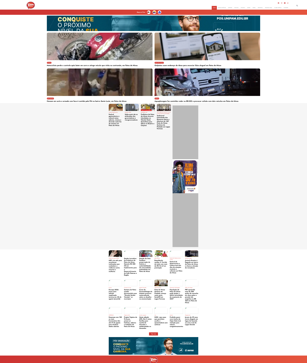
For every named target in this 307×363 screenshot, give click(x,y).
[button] (297, 5)
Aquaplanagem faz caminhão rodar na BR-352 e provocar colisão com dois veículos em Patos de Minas (196, 101)
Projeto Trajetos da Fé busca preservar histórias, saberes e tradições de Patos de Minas (130, 321)
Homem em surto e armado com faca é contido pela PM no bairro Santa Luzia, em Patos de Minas (86, 101)
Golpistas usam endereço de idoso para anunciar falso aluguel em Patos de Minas (188, 65)
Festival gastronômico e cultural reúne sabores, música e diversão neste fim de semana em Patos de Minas (115, 119)
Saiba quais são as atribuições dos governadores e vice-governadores (131, 117)
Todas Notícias (222, 7)
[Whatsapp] (288, 3)
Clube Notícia (277, 7)
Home (214, 7)
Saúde (248, 7)
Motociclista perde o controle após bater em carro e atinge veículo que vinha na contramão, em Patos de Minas (92, 65)
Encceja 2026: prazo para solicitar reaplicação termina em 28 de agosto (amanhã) (115, 294)
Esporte (230, 7)
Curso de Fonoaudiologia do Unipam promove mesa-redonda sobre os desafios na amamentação (145, 294)
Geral (254, 7)
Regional (260, 7)
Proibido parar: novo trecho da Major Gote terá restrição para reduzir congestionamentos (176, 321)
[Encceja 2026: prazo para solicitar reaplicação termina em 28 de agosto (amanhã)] (115, 283)
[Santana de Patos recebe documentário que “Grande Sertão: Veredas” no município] (130, 283)
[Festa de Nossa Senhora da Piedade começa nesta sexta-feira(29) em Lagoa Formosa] (161, 283)
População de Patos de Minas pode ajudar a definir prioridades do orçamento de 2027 (176, 294)
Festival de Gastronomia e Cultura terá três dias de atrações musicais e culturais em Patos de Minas (176, 267)
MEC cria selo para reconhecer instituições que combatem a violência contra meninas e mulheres (115, 266)
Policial (236, 7)
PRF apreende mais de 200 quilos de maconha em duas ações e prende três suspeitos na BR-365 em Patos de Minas (191, 296)
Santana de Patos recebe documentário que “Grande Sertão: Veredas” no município (130, 294)
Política (243, 7)
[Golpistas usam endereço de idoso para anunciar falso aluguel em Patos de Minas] (207, 46)
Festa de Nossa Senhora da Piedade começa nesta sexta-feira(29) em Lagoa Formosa (160, 294)
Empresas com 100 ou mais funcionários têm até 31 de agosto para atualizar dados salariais (115, 321)
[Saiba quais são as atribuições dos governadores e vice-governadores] (132, 107)
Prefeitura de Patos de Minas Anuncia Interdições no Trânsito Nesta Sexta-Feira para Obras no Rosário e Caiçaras (147, 119)
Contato (286, 7)
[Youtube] (284, 3)
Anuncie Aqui (268, 7)
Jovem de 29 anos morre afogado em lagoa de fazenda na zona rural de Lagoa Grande (191, 321)
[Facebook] (278, 3)
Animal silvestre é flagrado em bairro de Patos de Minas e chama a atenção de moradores (191, 264)
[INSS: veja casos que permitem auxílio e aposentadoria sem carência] (161, 310)
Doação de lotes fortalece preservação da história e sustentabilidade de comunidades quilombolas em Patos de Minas (145, 264)
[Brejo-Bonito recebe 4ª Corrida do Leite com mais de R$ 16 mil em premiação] (161, 253)
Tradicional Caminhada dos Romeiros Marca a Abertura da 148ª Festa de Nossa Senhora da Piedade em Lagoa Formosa (163, 122)
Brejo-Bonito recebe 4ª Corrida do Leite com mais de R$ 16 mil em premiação (160, 264)
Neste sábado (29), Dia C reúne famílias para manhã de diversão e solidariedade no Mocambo (145, 322)
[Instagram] (281, 3)
